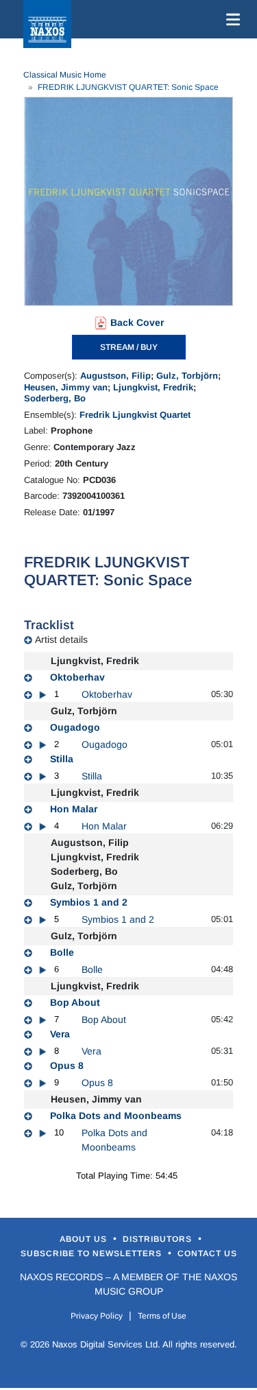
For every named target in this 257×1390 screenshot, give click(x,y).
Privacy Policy (97, 1316)
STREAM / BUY (129, 347)
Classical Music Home (64, 75)
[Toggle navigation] (230, 19)
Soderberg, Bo (55, 398)
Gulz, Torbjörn (187, 375)
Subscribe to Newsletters (92, 1253)
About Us (85, 1239)
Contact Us (207, 1253)
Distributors (159, 1239)
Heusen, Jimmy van (66, 387)
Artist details (61, 639)
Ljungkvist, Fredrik (153, 387)
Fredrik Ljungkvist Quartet (135, 415)
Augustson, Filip (115, 375)
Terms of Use (162, 1316)
